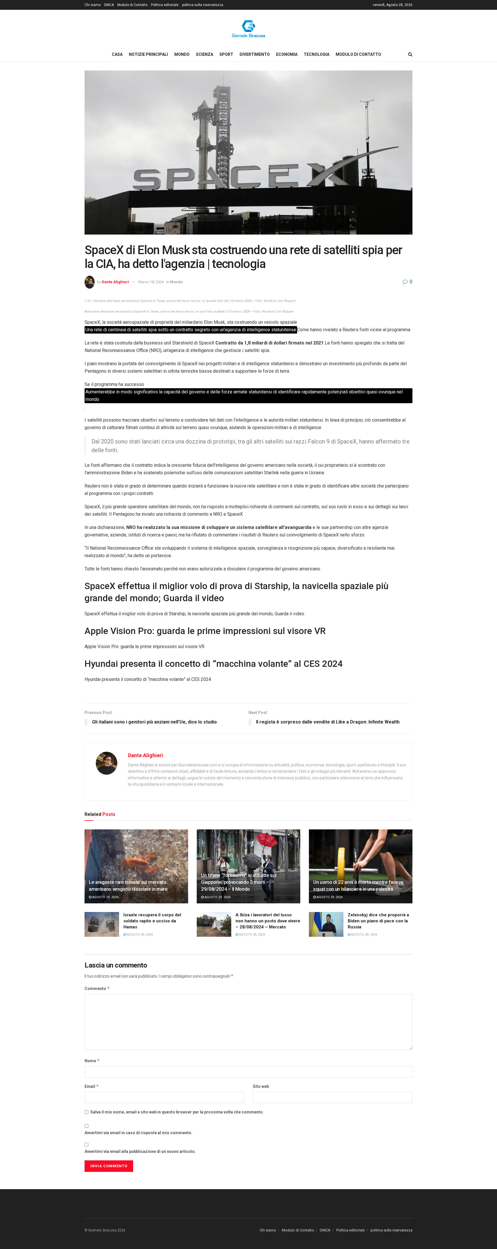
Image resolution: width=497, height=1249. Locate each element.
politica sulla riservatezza (202, 5)
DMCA (109, 5)
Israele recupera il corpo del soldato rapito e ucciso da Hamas (152, 921)
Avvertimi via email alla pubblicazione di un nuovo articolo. (140, 1151)
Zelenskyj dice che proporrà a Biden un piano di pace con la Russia (378, 921)
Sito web (261, 1086)
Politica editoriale (165, 5)
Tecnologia (316, 54)
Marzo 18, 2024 (151, 282)
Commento (97, 988)
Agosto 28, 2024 (139, 934)
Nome (92, 1060)
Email (92, 1086)
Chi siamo (93, 5)
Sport (226, 54)
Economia (286, 54)
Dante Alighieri (115, 282)
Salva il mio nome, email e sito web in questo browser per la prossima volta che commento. (177, 1112)
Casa (117, 54)
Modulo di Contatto (132, 5)
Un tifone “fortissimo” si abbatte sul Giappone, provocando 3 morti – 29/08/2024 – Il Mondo (238, 882)
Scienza (204, 54)
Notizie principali (148, 54)
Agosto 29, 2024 (104, 897)
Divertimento (255, 54)
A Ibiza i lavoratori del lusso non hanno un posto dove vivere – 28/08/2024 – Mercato (268, 921)
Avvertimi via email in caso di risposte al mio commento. (138, 1132)
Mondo (182, 54)
